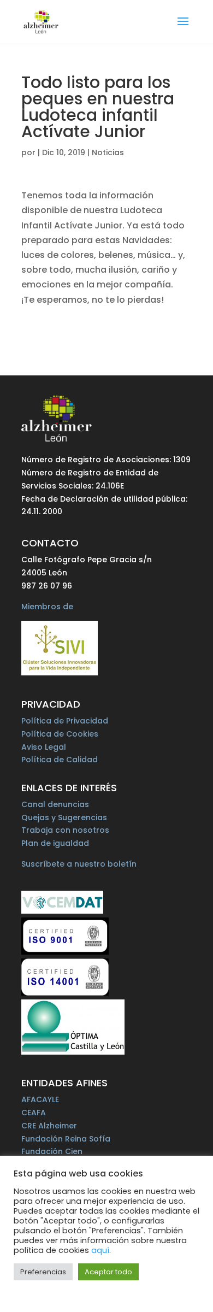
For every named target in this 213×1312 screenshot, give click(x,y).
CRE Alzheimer (49, 1125)
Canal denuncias (55, 804)
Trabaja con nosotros (65, 830)
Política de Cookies (59, 733)
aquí (100, 1250)
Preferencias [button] (43, 1272)
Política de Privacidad (64, 720)
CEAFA (33, 1112)
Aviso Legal (43, 747)
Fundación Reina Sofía (65, 1138)
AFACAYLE (40, 1099)
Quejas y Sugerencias (64, 817)
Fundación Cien (51, 1151)
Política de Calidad (59, 759)
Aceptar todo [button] (108, 1272)
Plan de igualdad (55, 843)
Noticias (108, 152)
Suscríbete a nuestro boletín (79, 863)
